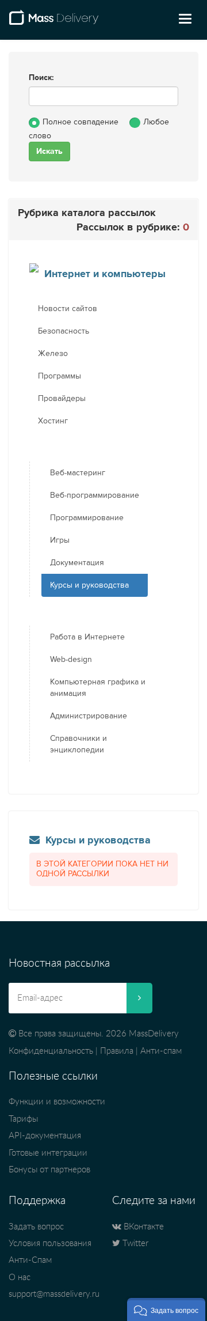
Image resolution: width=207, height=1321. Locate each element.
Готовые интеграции (48, 1153)
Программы (59, 376)
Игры (60, 540)
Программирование (87, 518)
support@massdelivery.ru (54, 1294)
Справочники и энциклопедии (78, 744)
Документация (77, 563)
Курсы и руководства (89, 585)
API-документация (45, 1135)
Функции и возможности (57, 1101)
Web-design (71, 660)
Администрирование (88, 716)
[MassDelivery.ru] (53, 21)
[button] (166, 1309)
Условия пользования (50, 1243)
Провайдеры (62, 399)
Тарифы (23, 1119)
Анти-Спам (30, 1260)
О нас (19, 1277)
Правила (116, 1051)
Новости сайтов (67, 309)
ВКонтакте (142, 1226)
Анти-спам (161, 1051)
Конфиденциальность (51, 1051)
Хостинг (53, 421)
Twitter (134, 1243)
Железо (53, 354)
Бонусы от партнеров (49, 1169)
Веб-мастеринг (77, 473)
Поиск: (41, 78)
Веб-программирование (94, 495)
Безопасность (63, 331)
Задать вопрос (36, 1226)
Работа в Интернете (87, 637)
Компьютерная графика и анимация (97, 688)
